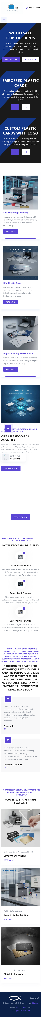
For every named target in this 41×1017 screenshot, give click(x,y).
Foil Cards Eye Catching (13, 911)
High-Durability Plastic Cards (18, 353)
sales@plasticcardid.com (20, 1010)
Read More (10, 59)
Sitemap (35, 1003)
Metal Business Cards (15, 974)
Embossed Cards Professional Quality (19, 852)
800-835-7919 (34, 8)
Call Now (29, 59)
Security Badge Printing (15, 212)
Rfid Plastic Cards (12, 283)
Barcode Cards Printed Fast (15, 970)
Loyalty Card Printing (15, 855)
